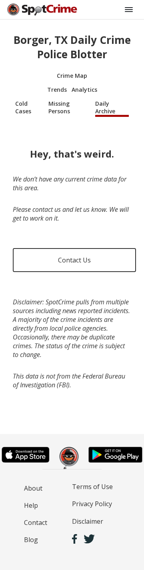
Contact (35, 522)
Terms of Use (92, 486)
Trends (57, 89)
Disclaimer (87, 521)
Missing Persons (59, 107)
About (33, 488)
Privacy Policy (92, 503)
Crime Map (72, 75)
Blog (31, 539)
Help (31, 505)
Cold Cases (23, 107)
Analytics (84, 89)
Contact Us (74, 260)
